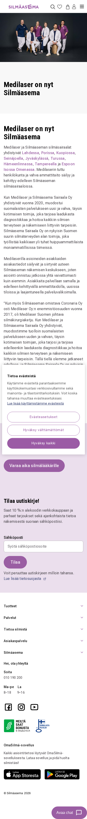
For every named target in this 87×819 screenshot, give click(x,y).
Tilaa (15, 562)
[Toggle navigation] (82, 4)
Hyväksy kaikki (43, 443)
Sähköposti (13, 538)
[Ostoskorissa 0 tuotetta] (67, 7)
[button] (74, 7)
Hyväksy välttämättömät (43, 430)
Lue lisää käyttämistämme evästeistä (35, 403)
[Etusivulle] (24, 4)
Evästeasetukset (44, 417)
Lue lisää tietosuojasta (23, 578)
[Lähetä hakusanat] (52, 6)
